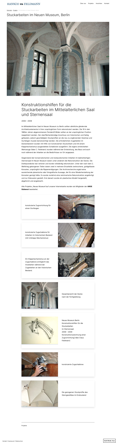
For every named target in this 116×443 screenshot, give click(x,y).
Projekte (90, 3)
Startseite (9, 10)
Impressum (11, 441)
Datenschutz (19, 441)
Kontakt (106, 3)
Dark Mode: (108, 441)
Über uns (83, 3)
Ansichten (99, 3)
